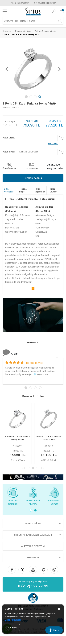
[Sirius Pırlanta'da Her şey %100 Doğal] (33, 477)
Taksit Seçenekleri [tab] (39, 190)
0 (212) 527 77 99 (33, 586)
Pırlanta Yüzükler (23, 31)
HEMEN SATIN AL (34, 178)
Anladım (12, 627)
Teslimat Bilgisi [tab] (23, 190)
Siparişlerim (23, 3)
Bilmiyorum (53, 143)
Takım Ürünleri (53, 190)
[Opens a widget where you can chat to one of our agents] (54, 630)
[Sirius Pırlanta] (33, 11)
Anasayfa (7, 31)
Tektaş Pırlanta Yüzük (45, 31)
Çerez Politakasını (13, 620)
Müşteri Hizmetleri (47, 3)
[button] (7, 69)
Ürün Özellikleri (9, 168)
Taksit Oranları (31, 168)
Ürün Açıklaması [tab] (9, 190)
